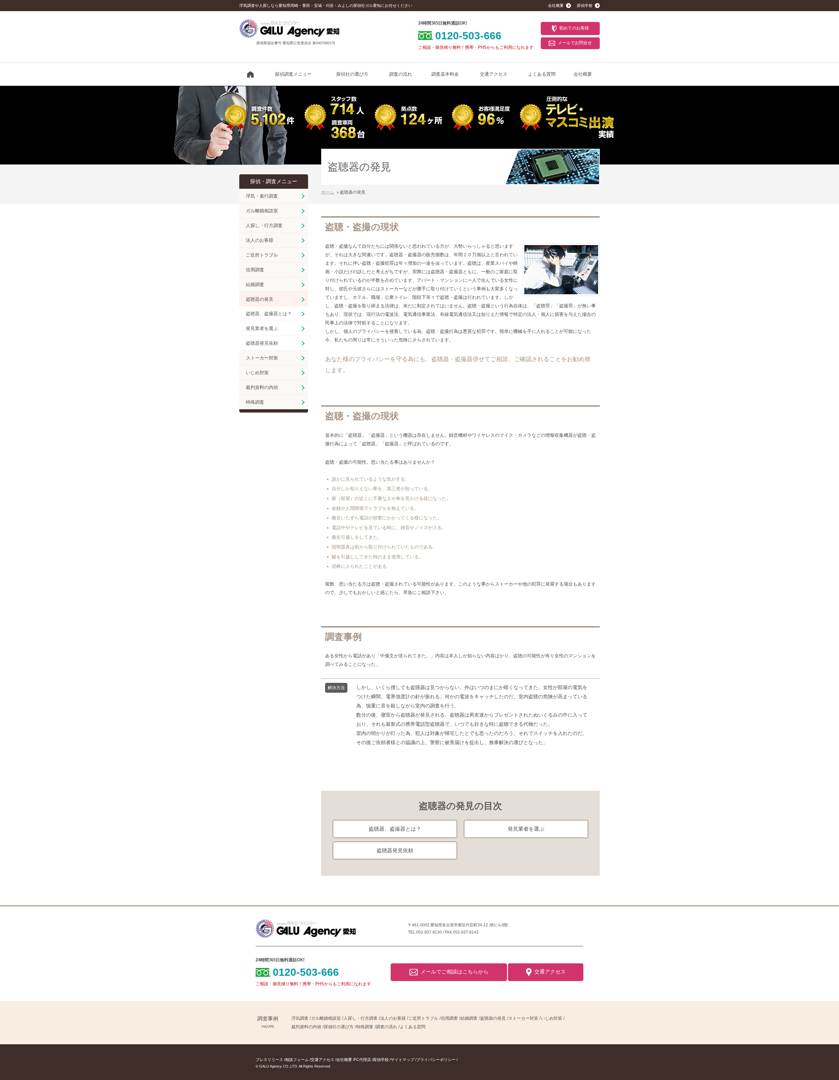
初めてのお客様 (574, 28)
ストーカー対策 (262, 357)
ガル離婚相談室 (262, 210)
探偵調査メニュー (293, 74)
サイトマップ (402, 1059)
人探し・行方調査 (264, 225)
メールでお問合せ (575, 42)
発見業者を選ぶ (526, 829)
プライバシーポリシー (436, 1059)
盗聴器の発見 (259, 299)
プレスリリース (269, 1059)
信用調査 (255, 269)
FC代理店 (362, 1059)
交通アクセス (493, 74)
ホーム (327, 192)
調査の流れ (400, 74)
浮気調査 (299, 1018)
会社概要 (583, 74)
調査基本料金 (445, 74)
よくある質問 (542, 74)
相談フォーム (297, 1059)
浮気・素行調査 (262, 196)
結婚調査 (255, 284)
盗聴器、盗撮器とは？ (395, 829)
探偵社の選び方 (352, 74)
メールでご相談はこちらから (454, 971)
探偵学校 (381, 1059)
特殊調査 (255, 402)
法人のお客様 (259, 240)
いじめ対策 (257, 372)
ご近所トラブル (262, 255)
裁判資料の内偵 (262, 387)
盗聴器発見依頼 (395, 850)
